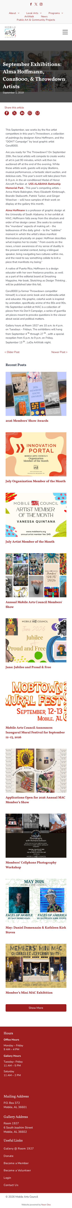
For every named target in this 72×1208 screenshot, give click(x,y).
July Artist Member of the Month (30, 542)
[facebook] (31, 4)
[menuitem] (14, 13)
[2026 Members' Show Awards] (36, 394)
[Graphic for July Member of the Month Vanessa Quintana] (36, 515)
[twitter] (36, 4)
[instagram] (41, 4)
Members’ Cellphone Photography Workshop (31, 865)
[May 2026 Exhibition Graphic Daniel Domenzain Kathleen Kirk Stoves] (36, 901)
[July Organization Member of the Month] (36, 454)
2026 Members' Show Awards (27, 421)
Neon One (46, 1204)
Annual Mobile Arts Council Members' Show (34, 604)
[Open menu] (65, 32)
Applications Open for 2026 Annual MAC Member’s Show (35, 800)
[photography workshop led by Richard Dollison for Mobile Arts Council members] (36, 836)
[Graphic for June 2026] (36, 640)
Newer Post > (59, 352)
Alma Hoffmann (15, 210)
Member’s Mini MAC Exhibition (29, 993)
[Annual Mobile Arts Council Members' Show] (36, 575)
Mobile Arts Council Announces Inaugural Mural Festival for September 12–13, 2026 (35, 733)
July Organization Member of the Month (36, 481)
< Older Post (12, 352)
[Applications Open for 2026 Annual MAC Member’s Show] (36, 771)
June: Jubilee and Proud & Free (28, 667)
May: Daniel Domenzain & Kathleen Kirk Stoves (36, 930)
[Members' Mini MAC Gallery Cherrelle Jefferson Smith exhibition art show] (36, 966)
